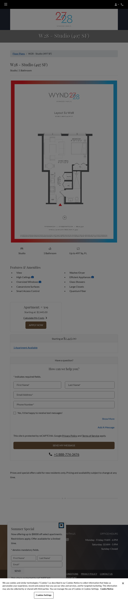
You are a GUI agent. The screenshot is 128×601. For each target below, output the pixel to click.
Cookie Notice (106, 589)
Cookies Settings (44, 595)
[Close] (123, 583)
